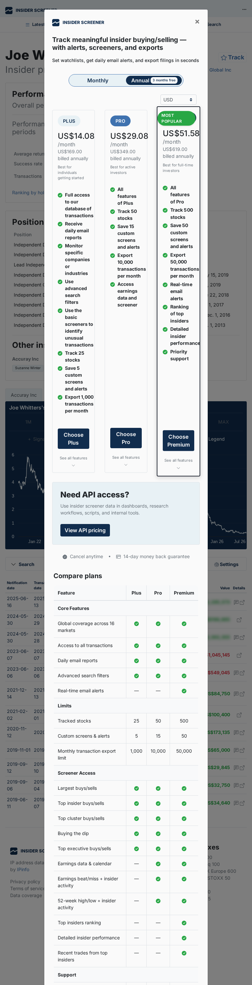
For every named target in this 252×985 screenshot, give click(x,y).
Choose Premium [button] (178, 440)
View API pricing (85, 530)
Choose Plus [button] (73, 438)
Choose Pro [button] (126, 438)
